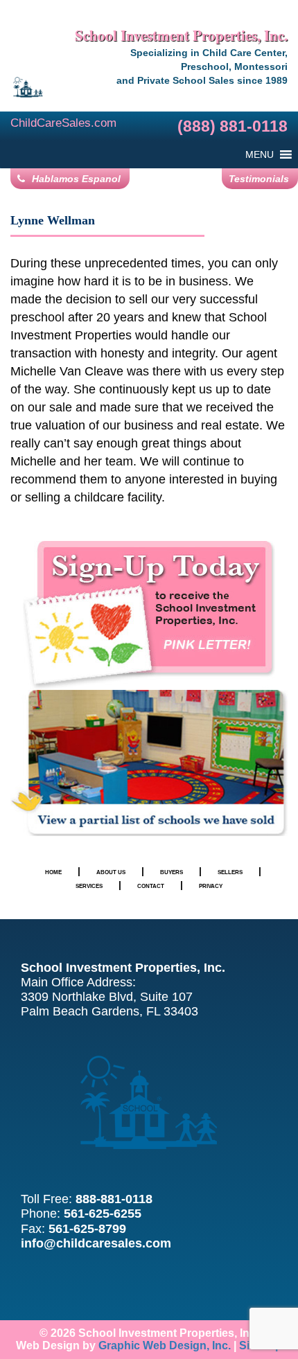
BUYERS (171, 872)
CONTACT (150, 885)
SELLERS (230, 872)
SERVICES (89, 885)
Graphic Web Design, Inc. (164, 1345)
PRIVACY (210, 885)
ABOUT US (110, 872)
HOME (53, 872)
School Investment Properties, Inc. (181, 35)
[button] (259, 154)
